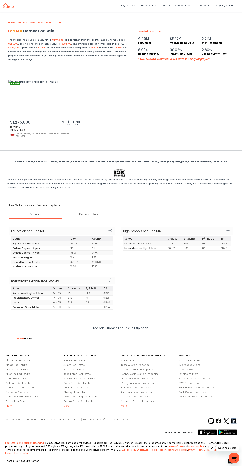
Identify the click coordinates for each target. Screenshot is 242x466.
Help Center (48, 419)
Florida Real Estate (16, 401)
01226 (20, 338)
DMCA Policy (195, 449)
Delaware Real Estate (18, 392)
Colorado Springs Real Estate (80, 396)
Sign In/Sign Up (225, 5)
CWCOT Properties (189, 383)
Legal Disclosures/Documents (101, 419)
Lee (59, 22)
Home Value (148, 5)
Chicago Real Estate (75, 392)
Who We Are (181, 5)
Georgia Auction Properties (137, 378)
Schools (35, 214)
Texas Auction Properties (135, 365)
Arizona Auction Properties (136, 392)
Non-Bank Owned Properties (195, 396)
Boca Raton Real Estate (77, 374)
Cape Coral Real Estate (77, 383)
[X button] (226, 421)
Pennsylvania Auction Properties (140, 374)
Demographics (88, 214)
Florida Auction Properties (136, 387)
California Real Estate (18, 378)
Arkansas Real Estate (18, 374)
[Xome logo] (8, 5)
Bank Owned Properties (192, 392)
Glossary (64, 419)
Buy (123, 5)
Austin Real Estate (73, 369)
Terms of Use (175, 446)
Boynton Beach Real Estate (79, 378)
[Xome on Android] (227, 432)
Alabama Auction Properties (137, 401)
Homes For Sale (26, 22)
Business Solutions (189, 365)
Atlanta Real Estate (74, 360)
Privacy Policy (196, 446)
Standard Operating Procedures (154, 183)
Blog (76, 419)
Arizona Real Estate (17, 369)
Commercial (186, 369)
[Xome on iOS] (208, 432)
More (9, 405)
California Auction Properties (137, 369)
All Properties (128, 360)
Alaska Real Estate (16, 365)
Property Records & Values (194, 378)
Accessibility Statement (136, 449)
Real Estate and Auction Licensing (24, 443)
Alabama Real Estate (18, 360)
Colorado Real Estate (18, 383)
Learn (164, 5)
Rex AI (126, 419)
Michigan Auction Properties (137, 383)
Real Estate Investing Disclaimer (169, 449)
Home (11, 22)
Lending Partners (188, 374)
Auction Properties (189, 360)
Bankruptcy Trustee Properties (196, 387)
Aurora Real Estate (74, 365)
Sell (134, 5)
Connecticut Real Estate (20, 387)
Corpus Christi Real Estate (78, 401)
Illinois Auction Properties (135, 396)
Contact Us (203, 5)
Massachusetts (46, 22)
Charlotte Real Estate (75, 387)
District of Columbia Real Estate (24, 396)
